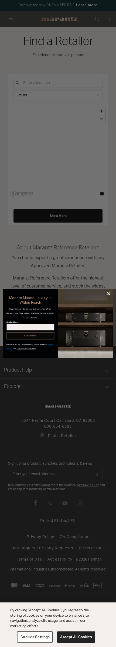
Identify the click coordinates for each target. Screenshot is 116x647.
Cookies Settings (35, 637)
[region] (58, 624)
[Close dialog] (108, 293)
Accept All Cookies (76, 637)
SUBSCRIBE (30, 336)
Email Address (12, 322)
